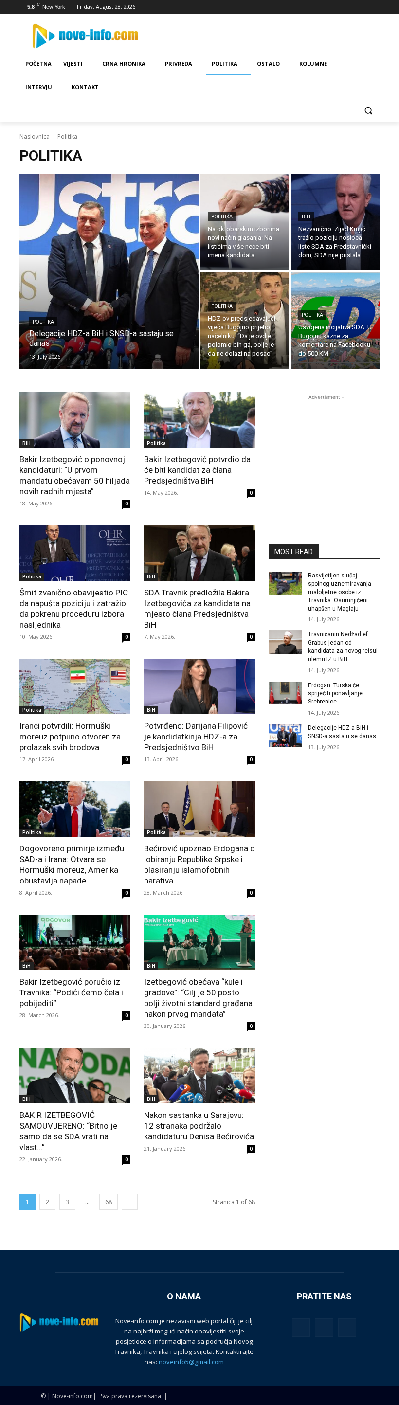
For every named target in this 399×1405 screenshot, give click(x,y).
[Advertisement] (324, 451)
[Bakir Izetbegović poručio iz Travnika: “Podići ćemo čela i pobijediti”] (74, 942)
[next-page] (130, 1202)
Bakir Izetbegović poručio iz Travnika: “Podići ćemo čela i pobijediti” (71, 992)
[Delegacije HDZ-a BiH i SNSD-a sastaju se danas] (109, 271)
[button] (368, 110)
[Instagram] (333, 7)
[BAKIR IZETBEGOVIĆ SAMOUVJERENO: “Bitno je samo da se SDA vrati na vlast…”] (74, 1075)
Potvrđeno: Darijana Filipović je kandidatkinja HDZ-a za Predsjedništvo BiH (196, 736)
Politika (43, 321)
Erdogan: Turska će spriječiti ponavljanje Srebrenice (335, 693)
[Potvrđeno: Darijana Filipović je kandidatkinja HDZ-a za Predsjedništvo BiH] (199, 686)
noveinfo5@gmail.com (191, 1361)
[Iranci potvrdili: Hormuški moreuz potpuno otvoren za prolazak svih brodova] (74, 686)
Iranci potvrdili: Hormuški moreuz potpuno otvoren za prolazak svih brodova (70, 736)
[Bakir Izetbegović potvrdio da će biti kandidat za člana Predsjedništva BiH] (199, 420)
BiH (306, 216)
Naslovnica (34, 136)
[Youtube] (374, 7)
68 (108, 1202)
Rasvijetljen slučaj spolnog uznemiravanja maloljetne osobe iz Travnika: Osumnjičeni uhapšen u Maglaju (339, 592)
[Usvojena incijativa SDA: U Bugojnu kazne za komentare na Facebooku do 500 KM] (335, 320)
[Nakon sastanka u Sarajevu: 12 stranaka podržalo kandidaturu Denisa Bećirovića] (199, 1075)
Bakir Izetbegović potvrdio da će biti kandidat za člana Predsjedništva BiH (197, 470)
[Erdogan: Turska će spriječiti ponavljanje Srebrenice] (285, 693)
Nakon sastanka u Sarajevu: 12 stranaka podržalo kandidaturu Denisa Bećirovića (199, 1125)
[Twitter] (347, 7)
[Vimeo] (360, 7)
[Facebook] (320, 7)
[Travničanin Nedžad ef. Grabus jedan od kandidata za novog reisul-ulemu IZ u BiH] (285, 642)
